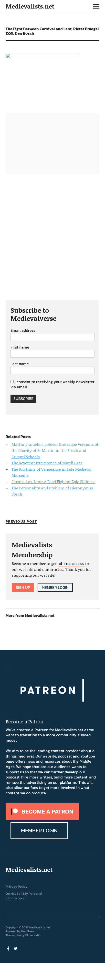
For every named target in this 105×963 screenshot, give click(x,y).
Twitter (16, 948)
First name (19, 347)
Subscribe (23, 398)
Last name (19, 364)
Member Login (55, 587)
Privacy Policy (16, 886)
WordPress (28, 931)
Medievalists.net (30, 6)
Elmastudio (32, 935)
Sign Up (23, 587)
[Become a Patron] (42, 819)
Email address (22, 330)
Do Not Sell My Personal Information (24, 896)
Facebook (8, 948)
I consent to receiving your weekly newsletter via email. (52, 384)
